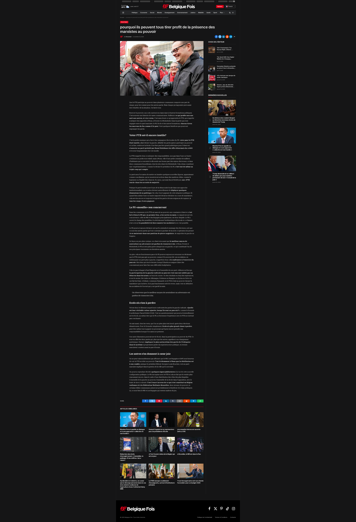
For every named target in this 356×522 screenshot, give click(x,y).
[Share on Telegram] (230, 36)
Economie (143, 12)
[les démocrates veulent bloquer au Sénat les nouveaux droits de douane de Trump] (222, 107)
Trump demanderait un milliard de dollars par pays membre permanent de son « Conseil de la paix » (224, 177)
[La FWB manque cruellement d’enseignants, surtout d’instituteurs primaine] (162, 471)
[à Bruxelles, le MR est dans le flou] (190, 444)
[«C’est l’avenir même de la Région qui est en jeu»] (162, 444)
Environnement (182, 12)
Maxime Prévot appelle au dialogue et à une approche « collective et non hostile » (132, 431)
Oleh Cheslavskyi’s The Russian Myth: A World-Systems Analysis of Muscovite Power (224, 49)
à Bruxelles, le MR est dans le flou (189, 454)
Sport (215, 12)
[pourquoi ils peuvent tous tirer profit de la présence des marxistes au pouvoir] (161, 68)
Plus (221, 12)
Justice (192, 12)
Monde (159, 12)
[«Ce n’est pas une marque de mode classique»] (211, 77)
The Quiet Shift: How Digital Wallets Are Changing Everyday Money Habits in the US (226, 58)
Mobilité (201, 12)
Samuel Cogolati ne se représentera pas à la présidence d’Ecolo (161, 430)
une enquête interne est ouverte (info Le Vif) (188, 430)
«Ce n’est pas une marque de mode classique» (226, 76)
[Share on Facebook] (216, 36)
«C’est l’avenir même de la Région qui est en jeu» (162, 455)
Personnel (128, 36)
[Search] (230, 12)
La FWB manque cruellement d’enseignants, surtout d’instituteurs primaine (162, 483)
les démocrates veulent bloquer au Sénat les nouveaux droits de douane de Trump (223, 120)
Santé (208, 12)
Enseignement (169, 12)
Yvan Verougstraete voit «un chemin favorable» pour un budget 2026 (190, 482)
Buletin (219, 6)
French (230, 6)
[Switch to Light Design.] (233, 12)
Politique (134, 12)
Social (152, 12)
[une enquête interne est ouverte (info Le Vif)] (190, 419)
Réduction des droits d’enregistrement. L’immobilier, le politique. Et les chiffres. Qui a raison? (131, 457)
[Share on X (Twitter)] (219, 36)
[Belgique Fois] (178, 6)
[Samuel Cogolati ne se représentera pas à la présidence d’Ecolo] (162, 419)
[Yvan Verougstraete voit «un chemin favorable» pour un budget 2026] (190, 471)
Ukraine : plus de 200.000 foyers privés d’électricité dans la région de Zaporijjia (225, 86)
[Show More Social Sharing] (234, 36)
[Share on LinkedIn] (223, 36)
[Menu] (123, 12)
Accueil (122, 17)
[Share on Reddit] (227, 36)
